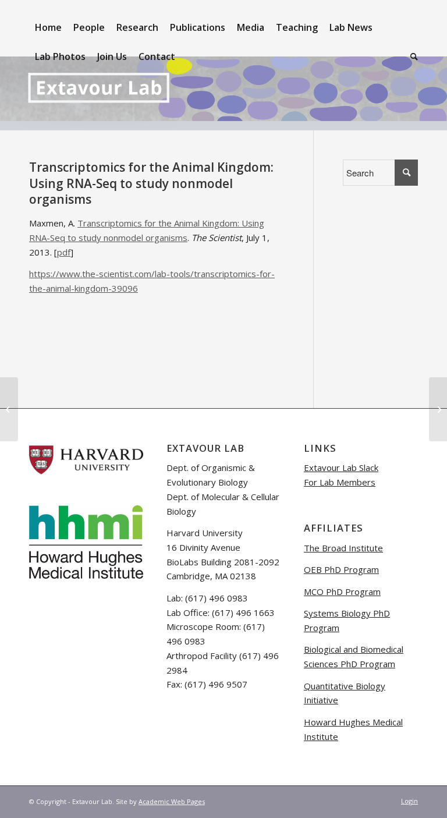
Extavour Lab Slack (341, 467)
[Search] (411, 56)
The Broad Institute (343, 548)
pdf (63, 252)
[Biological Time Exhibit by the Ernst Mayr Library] (9, 409)
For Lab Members (339, 482)
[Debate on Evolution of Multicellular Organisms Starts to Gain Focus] (438, 409)
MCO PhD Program (342, 591)
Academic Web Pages (172, 801)
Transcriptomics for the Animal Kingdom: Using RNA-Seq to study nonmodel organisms (151, 183)
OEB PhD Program (341, 569)
